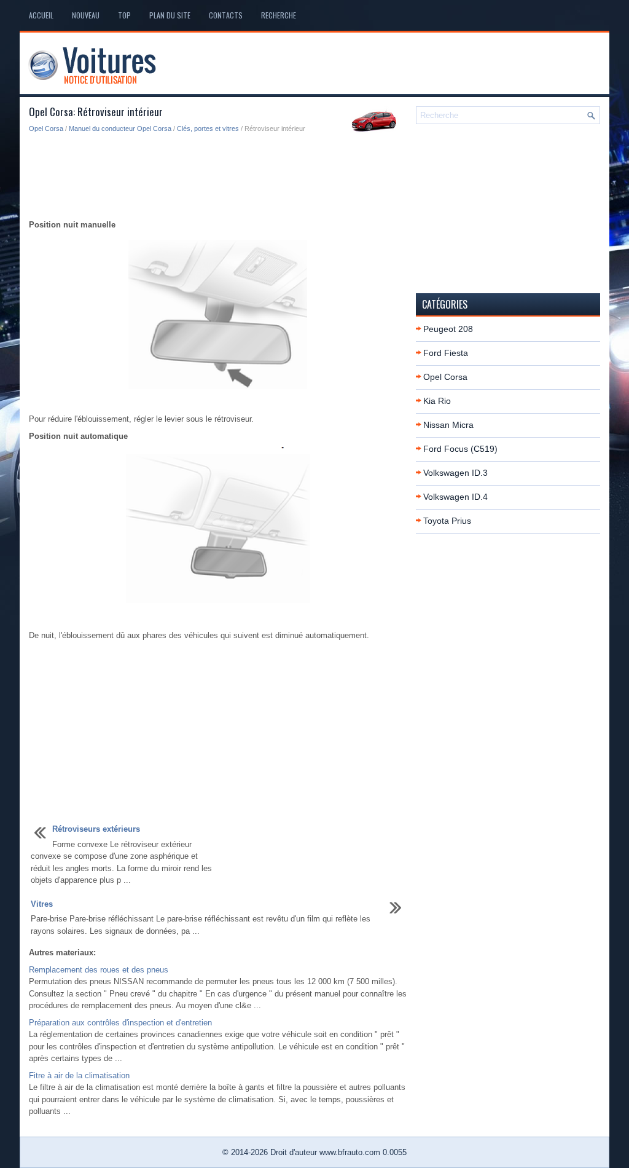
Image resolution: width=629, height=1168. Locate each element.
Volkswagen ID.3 (455, 473)
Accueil (41, 15)
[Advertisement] (218, 177)
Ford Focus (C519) (460, 449)
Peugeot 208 (448, 329)
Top (124, 15)
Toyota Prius (447, 521)
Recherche (278, 15)
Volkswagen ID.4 (455, 497)
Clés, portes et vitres (208, 128)
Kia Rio (437, 401)
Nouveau (86, 15)
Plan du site (169, 15)
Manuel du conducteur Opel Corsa (120, 128)
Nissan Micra (448, 425)
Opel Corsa (46, 128)
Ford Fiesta (445, 353)
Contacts (226, 15)
